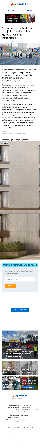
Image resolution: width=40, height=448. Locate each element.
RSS (18, 422)
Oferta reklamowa (14, 415)
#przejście (25, 140)
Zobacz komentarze (20, 310)
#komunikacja (7, 140)
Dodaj (10, 286)
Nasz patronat (24, 415)
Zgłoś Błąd (11, 10)
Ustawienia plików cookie (12, 419)
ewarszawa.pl (19, 439)
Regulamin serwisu (26, 419)
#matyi (17, 140)
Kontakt (29, 10)
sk (6, 131)
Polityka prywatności (13, 417)
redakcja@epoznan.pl (13, 427)
